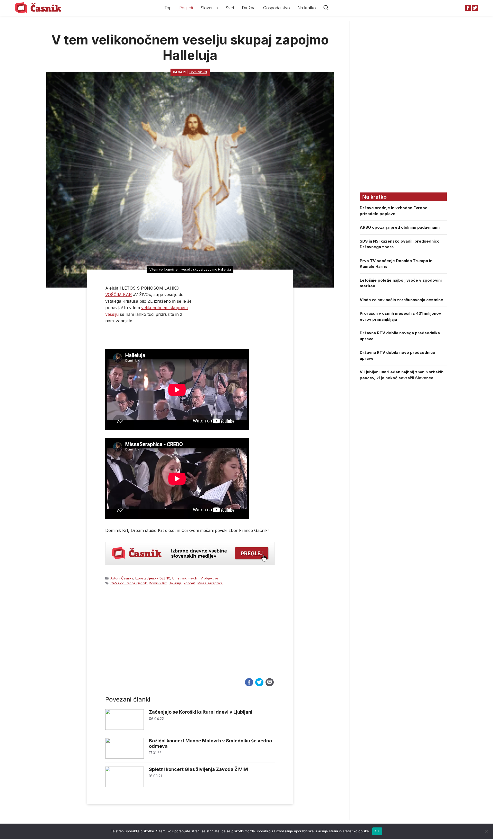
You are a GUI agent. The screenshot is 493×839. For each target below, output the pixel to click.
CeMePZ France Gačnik (128, 583)
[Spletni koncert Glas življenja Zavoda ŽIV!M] (124, 785)
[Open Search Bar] (326, 8)
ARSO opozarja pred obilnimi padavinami (400, 227)
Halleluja (175, 583)
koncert (189, 583)
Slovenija (209, 7)
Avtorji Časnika (121, 578)
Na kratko (307, 7)
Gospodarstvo (276, 7)
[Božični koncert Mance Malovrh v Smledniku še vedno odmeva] (124, 757)
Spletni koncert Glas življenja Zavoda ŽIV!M (198, 769)
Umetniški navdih (185, 578)
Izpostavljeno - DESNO (152, 578)
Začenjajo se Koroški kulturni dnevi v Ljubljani (200, 712)
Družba (248, 7)
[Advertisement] (190, 636)
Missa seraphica (210, 583)
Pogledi (186, 7)
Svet (229, 7)
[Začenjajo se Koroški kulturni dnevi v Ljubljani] (124, 728)
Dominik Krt (158, 583)
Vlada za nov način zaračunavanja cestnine (401, 299)
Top (168, 7)
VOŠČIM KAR (118, 294)
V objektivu (209, 578)
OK (377, 831)
